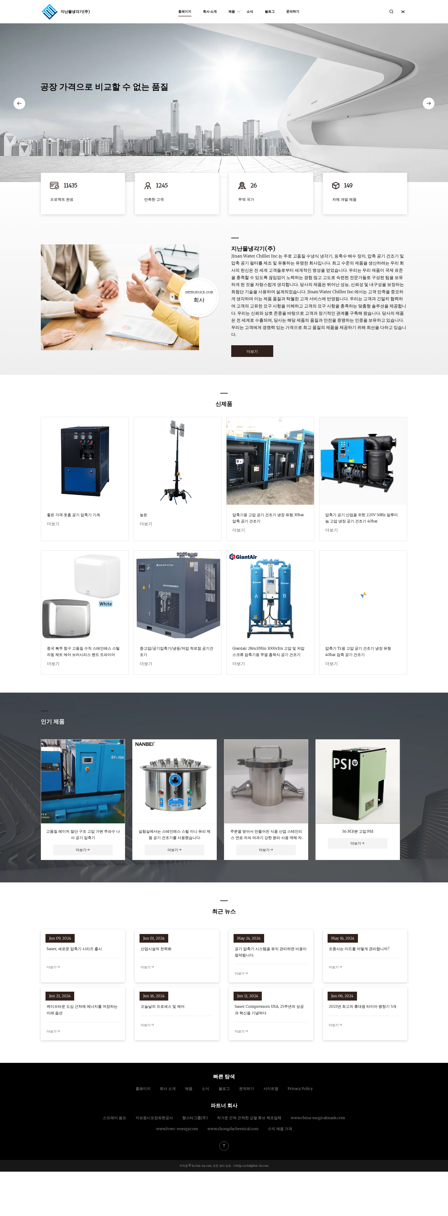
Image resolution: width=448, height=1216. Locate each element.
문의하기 (292, 11)
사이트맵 (270, 1088)
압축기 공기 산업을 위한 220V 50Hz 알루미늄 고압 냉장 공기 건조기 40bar (361, 517)
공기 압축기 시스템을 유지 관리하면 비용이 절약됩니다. (271, 951)
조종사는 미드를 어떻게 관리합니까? (359, 948)
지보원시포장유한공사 (154, 1117)
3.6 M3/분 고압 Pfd (357, 831)
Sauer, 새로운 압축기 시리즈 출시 (74, 948)
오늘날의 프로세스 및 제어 (163, 1006)
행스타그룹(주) (195, 1117)
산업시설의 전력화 (156, 948)
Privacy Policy (300, 1088)
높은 (143, 514)
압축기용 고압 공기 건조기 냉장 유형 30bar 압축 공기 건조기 (268, 517)
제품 (231, 11)
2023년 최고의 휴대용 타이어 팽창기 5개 (362, 1006)
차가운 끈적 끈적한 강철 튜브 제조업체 (249, 1117)
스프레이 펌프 (114, 1117)
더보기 (252, 351)
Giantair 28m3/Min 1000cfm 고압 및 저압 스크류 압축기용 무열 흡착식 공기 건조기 (268, 651)
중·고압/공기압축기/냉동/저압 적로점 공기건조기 (176, 651)
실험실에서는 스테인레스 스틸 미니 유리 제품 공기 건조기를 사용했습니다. (174, 834)
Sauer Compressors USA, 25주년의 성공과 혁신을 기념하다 (269, 1009)
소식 (250, 11)
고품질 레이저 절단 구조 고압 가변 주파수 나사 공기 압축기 (83, 834)
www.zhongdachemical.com (233, 1128)
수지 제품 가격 (280, 1128)
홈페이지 (184, 11)
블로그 (270, 11)
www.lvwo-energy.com (177, 1128)
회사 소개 (210, 11)
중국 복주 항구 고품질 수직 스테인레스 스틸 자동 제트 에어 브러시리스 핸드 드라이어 (83, 651)
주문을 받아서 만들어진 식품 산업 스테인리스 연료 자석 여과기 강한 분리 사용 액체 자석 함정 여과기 (266, 835)
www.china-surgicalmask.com (318, 1117)
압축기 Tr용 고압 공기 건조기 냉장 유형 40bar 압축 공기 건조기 (358, 651)
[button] (19, 103)
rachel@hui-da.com (255, 1165)
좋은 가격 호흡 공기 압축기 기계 (73, 514)
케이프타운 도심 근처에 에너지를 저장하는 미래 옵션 (82, 1009)
